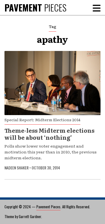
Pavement (35, 7)
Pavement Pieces (48, 206)
